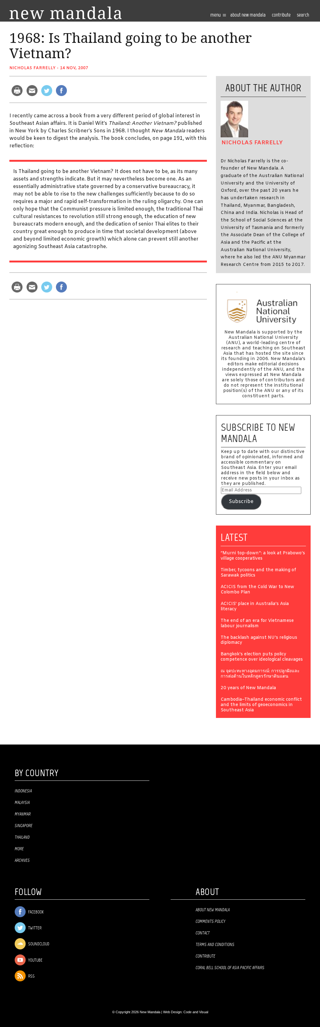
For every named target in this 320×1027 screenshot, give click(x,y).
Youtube (34, 960)
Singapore (23, 825)
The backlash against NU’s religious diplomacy (259, 640)
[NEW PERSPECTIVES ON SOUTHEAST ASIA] (65, 13)
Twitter (34, 928)
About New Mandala (248, 15)
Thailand (22, 837)
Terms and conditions (215, 944)
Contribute (205, 956)
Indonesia (23, 791)
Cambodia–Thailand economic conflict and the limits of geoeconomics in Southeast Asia (261, 705)
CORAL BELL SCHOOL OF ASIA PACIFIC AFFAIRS (230, 967)
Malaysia (22, 802)
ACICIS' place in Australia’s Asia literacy (255, 607)
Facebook (35, 912)
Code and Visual (195, 1012)
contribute (281, 15)
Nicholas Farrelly (32, 68)
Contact (203, 933)
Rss (31, 976)
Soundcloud (38, 944)
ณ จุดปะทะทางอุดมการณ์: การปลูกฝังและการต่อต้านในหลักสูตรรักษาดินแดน (260, 674)
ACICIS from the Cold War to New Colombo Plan (257, 590)
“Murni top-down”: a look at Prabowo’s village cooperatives (263, 556)
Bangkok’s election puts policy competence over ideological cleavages (262, 657)
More (19, 849)
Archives (22, 860)
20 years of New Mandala (248, 688)
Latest (234, 537)
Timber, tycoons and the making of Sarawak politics (258, 573)
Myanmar (23, 814)
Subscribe (241, 501)
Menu (216, 15)
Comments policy (210, 921)
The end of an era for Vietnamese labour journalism (257, 623)
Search (303, 15)
